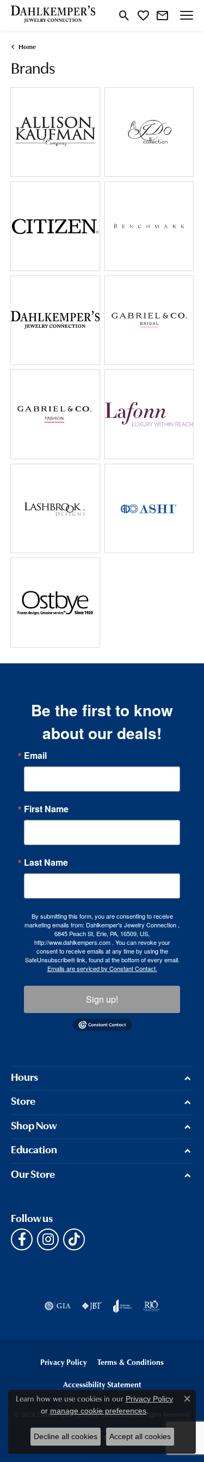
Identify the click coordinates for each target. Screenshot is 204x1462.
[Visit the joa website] (122, 1306)
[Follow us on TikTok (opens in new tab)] (74, 1239)
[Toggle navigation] (187, 15)
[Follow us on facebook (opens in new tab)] (22, 1239)
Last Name (46, 862)
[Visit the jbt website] (92, 1306)
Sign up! (102, 999)
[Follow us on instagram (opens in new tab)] (48, 1239)
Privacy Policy (63, 1362)
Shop (35, 138)
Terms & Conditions (130, 1362)
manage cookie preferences (98, 1410)
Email (35, 755)
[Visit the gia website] (58, 1306)
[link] (162, 15)
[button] (124, 15)
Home (27, 46)
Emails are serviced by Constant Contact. (102, 968)
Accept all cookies (140, 1436)
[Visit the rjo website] (151, 1306)
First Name (46, 809)
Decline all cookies (65, 1436)
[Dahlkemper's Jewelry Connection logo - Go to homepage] (53, 15)
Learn (74, 138)
